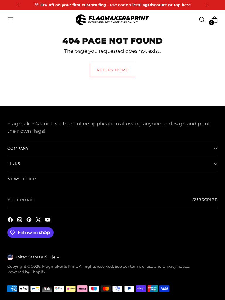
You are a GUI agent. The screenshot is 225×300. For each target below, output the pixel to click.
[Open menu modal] (10, 19)
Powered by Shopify (26, 272)
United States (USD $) (34, 257)
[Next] (206, 5)
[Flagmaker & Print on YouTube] (48, 221)
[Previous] (18, 5)
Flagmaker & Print (59, 266)
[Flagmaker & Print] (112, 19)
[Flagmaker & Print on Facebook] (10, 221)
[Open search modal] (202, 19)
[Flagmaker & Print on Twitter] (38, 221)
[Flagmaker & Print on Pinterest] (29, 221)
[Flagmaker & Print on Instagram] (20, 221)
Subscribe (205, 199)
